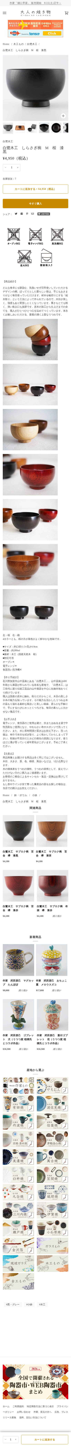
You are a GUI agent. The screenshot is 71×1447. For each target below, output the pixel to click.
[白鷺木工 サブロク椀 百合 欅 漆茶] (51, 831)
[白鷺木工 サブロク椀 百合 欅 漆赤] (18, 886)
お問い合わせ (24, 1412)
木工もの (18, 44)
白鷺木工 (32, 44)
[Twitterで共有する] (16, 214)
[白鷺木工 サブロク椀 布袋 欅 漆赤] (52, 886)
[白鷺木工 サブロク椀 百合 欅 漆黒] (18, 831)
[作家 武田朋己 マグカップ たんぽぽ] (18, 960)
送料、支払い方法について (32, 1417)
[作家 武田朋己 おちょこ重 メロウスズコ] (51, 960)
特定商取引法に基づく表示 (40, 1406)
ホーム (6, 1406)
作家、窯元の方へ (43, 1412)
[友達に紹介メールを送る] (32, 214)
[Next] (63, 127)
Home (6, 44)
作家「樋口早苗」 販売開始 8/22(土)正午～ (36, 3)
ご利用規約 (18, 1406)
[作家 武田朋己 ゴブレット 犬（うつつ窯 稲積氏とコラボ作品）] (18, 1015)
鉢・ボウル (20, 795)
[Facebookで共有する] (22, 214)
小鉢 (34, 795)
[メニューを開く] (8, 13)
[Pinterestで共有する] (27, 214)
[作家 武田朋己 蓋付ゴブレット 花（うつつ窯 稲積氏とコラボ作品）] (52, 1015)
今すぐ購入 (35, 203)
